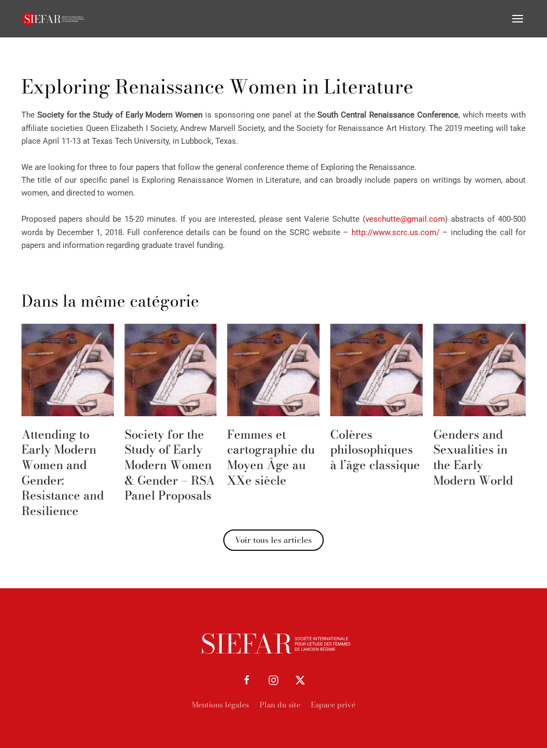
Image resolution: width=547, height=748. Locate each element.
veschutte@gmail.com (405, 219)
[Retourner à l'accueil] (53, 19)
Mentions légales (220, 705)
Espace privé (333, 705)
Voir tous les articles (273, 540)
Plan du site (280, 705)
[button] (518, 19)
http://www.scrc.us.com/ (395, 232)
